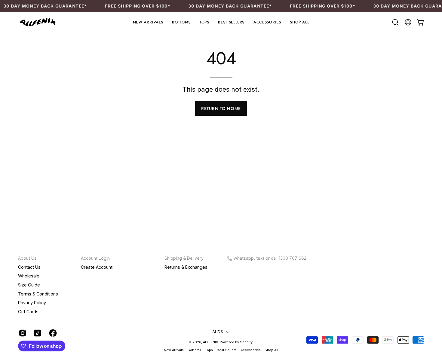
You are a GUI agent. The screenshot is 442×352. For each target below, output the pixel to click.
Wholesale (28, 275)
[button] (181, 22)
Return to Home (221, 109)
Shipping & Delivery (184, 258)
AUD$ (217, 331)
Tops (209, 350)
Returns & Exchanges (185, 266)
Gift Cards (28, 311)
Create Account (96, 266)
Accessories (251, 350)
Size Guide (29, 284)
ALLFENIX (210, 342)
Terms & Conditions (38, 293)
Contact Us (29, 266)
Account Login (95, 258)
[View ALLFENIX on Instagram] (21, 333)
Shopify (246, 342)
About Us (27, 258)
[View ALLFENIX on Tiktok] (36, 333)
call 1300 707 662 (288, 258)
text (260, 258)
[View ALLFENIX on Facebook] (52, 333)
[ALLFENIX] (37, 22)
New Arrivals (174, 350)
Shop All (271, 350)
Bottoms (194, 350)
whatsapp (244, 258)
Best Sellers (227, 350)
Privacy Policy (32, 302)
